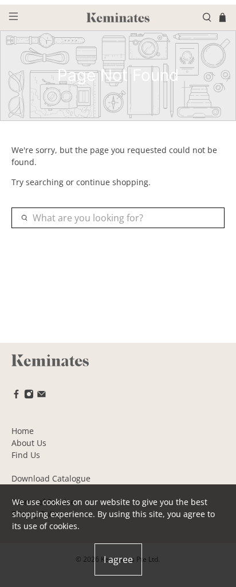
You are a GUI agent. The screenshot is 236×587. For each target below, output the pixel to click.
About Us (28, 442)
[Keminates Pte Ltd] (118, 17)
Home (22, 430)
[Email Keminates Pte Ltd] (41, 395)
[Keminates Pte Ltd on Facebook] (16, 395)
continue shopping (112, 182)
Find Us (25, 454)
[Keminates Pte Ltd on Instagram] (29, 395)
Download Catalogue (51, 478)
